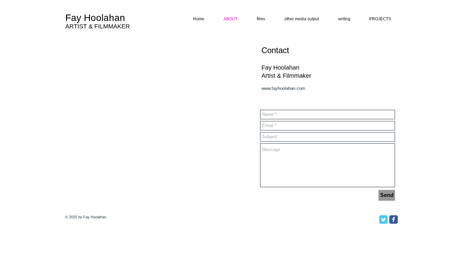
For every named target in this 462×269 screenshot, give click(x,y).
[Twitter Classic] (383, 219)
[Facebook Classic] (393, 219)
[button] (340, 19)
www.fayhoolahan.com (283, 88)
